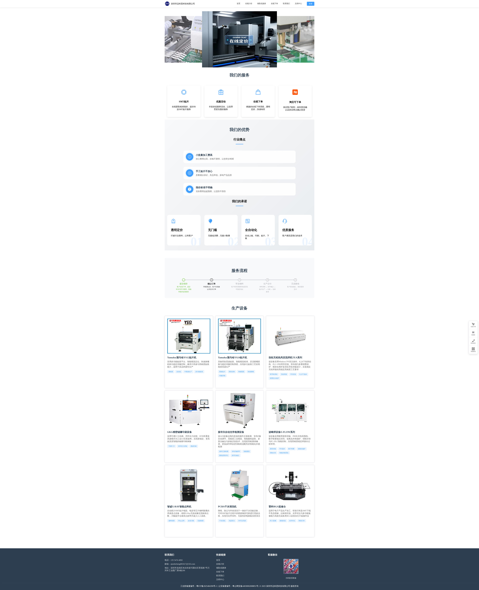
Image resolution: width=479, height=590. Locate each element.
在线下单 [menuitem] (274, 3)
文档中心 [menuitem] (298, 3)
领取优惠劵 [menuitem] (261, 3)
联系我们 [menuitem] (286, 3)
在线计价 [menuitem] (248, 3)
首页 (218, 560)
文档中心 (220, 579)
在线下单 (220, 572)
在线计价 (220, 564)
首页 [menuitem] (238, 3)
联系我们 (220, 576)
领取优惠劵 (221, 568)
